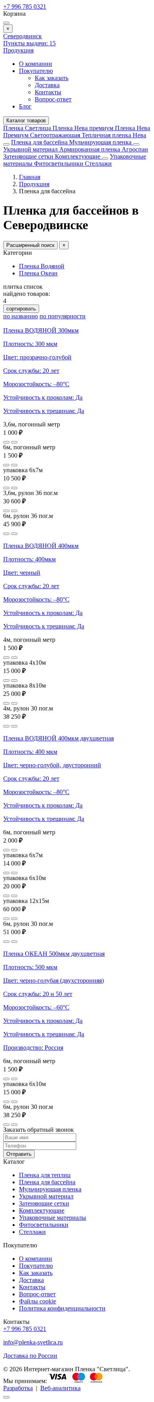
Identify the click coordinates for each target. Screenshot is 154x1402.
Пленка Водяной (41, 266)
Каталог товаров (26, 120)
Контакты (48, 92)
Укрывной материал (31, 149)
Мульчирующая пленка (101, 142)
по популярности (62, 316)
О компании (35, 63)
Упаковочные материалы (52, 1217)
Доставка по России (30, 1355)
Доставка (47, 85)
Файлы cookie (37, 1301)
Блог (25, 106)
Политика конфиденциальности (62, 1308)
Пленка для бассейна (39, 142)
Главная (29, 177)
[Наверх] (6, 1397)
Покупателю (36, 70)
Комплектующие (78, 156)
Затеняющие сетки (29, 156)
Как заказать (51, 78)
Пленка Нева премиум (84, 128)
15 (29, 43)
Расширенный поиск (30, 245)
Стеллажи (98, 163)
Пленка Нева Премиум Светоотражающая (76, 131)
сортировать (21, 309)
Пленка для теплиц (45, 1175)
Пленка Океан (38, 273)
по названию (20, 316)
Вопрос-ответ (53, 99)
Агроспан (135, 149)
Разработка (18, 1388)
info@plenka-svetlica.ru (33, 1342)
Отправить (19, 1154)
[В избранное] (6, 442)
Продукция (18, 50)
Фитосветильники (59, 163)
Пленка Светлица (28, 128)
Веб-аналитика (60, 1388)
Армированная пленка (90, 149)
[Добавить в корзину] (14, 442)
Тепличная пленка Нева (114, 135)
